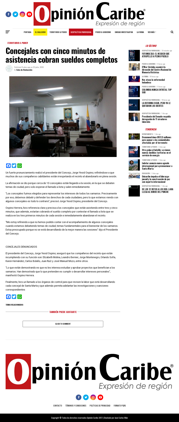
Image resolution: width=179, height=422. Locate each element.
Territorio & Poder (58, 32)
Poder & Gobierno (103, 32)
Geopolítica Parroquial (81, 32)
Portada (27, 32)
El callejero (40, 32)
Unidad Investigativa (124, 32)
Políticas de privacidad (100, 405)
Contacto (57, 405)
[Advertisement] (151, 218)
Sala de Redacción (24, 69)
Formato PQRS (120, 405)
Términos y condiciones (75, 405)
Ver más (151, 32)
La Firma (140, 32)
